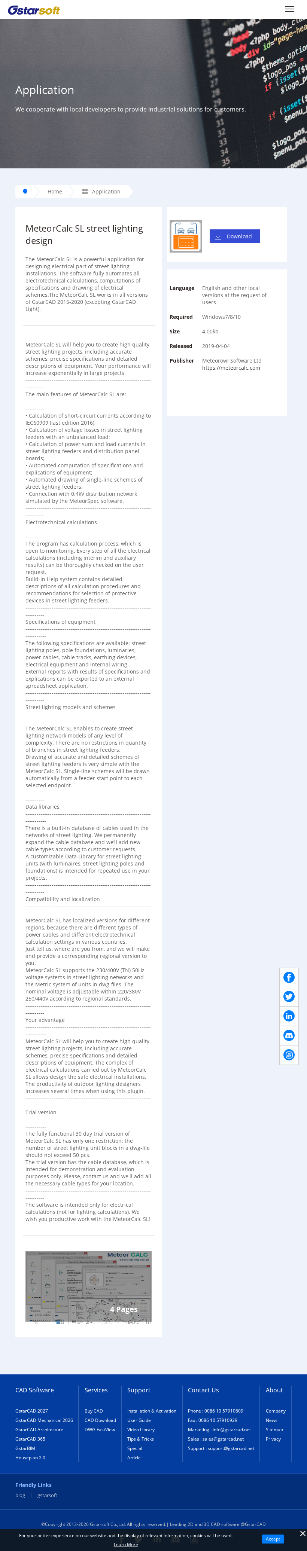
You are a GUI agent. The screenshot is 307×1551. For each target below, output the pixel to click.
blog (20, 1495)
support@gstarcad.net (231, 1448)
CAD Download (100, 1420)
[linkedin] (289, 1016)
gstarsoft (47, 1495)
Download (239, 236)
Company (276, 1411)
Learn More (126, 1544)
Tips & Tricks (140, 1439)
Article (134, 1457)
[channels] (289, 1035)
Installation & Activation (151, 1411)
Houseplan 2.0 (30, 1457)
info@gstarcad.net (232, 1429)
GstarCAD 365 (30, 1439)
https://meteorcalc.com (231, 367)
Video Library (141, 1429)
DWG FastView (100, 1429)
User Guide (139, 1420)
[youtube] (289, 1055)
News (271, 1420)
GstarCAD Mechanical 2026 (44, 1420)
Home (55, 191)
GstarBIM (25, 1448)
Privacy (273, 1439)
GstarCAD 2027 (31, 1411)
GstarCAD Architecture (39, 1429)
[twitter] (289, 997)
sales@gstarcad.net (223, 1439)
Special (134, 1448)
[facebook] (289, 977)
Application (106, 191)
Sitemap (274, 1429)
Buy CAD (94, 1411)
